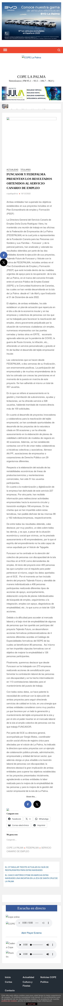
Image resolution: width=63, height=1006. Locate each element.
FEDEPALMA (32, 847)
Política (44, 982)
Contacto (10, 990)
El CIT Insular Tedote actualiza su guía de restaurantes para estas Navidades (27, 868)
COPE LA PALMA (15, 847)
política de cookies (9, 1001)
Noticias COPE (48, 977)
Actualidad (12, 169)
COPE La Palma (31, 77)
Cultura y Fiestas (27, 983)
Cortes (8, 982)
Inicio (8, 977)
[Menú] (5, 50)
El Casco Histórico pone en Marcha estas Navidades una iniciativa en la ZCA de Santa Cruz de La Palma (31, 878)
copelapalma (12, 193)
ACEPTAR (31, 1004)
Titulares (25, 169)
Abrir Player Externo (31, 932)
